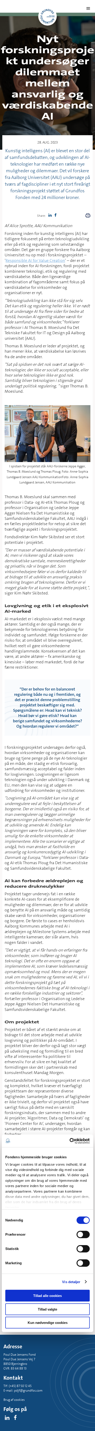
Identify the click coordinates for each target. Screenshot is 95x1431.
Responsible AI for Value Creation (35, 260)
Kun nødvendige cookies (48, 1323)
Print (87, 215)
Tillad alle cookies (47, 1296)
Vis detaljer (71, 1282)
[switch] (83, 1234)
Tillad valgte (47, 1309)
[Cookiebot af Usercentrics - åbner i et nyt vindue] (69, 1141)
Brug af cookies (14, 1399)
